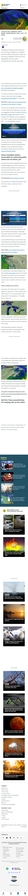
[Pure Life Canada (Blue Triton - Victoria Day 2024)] (14, 47)
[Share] (2, 39)
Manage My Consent (6, 797)
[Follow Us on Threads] (17, 838)
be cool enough (10, 273)
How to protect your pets (16, 178)
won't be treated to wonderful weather (12, 88)
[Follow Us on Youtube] (10, 838)
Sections (22, 7)
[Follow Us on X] (21, 838)
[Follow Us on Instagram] (7, 838)
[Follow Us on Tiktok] (14, 838)
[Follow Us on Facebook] (3, 838)
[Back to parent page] (4, 6)
